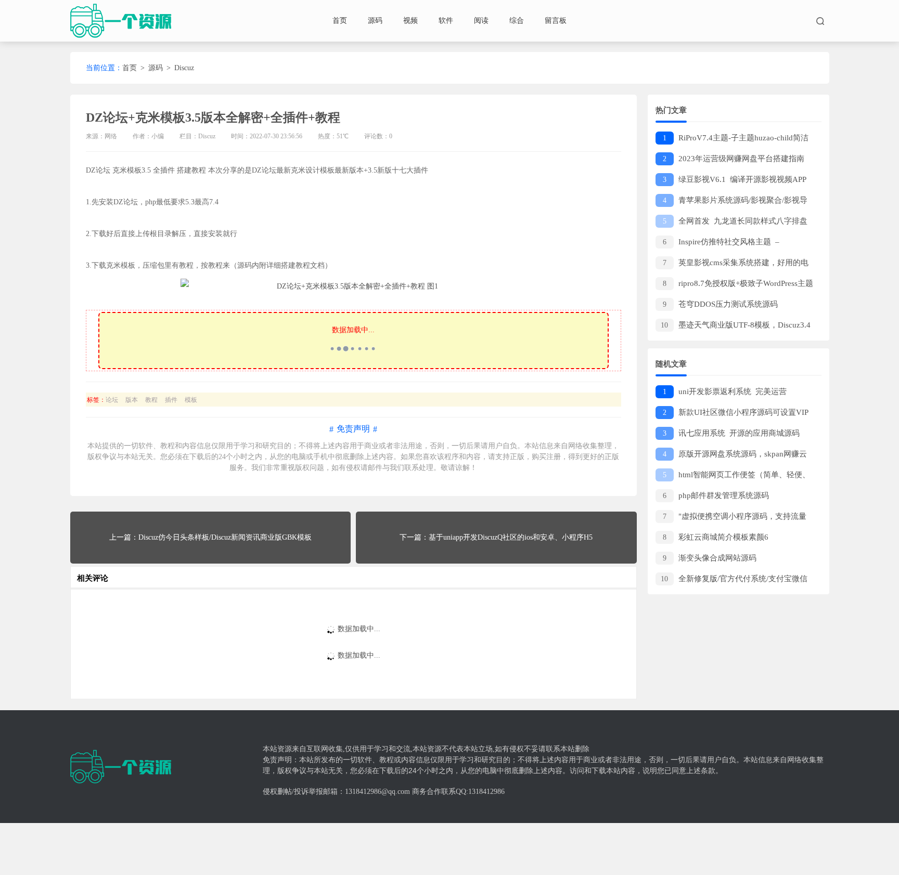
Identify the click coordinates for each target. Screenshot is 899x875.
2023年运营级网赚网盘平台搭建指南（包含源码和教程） (730, 160)
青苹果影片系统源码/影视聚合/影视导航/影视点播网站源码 (731, 202)
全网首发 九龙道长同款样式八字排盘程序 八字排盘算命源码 (731, 223)
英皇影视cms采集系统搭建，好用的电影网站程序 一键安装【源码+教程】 (732, 264)
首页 (339, 20)
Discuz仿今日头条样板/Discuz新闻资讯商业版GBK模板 (225, 537)
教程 (151, 399)
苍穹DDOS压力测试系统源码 (720, 304)
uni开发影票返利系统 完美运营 (725, 391)
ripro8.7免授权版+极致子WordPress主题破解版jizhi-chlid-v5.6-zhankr (734, 285)
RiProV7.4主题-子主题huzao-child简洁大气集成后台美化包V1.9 (732, 140)
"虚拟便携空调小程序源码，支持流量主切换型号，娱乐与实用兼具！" (731, 518)
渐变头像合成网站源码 (709, 558)
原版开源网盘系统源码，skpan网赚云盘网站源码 (731, 456)
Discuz (184, 68)
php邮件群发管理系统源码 (716, 495)
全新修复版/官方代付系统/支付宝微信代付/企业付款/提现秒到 (731, 580)
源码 (375, 20)
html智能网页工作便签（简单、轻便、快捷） (733, 476)
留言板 (556, 20)
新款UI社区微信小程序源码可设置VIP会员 (732, 414)
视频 (410, 20)
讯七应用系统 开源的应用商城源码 (731, 433)
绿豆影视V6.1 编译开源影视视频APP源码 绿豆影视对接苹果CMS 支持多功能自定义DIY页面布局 (734, 181)
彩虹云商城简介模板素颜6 (715, 537)
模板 (191, 399)
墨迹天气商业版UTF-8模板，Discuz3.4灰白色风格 (733, 327)
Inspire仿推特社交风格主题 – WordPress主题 (720, 244)
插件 (171, 399)
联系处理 (418, 468)
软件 (446, 20)
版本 (131, 399)
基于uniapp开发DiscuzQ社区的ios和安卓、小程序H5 (511, 537)
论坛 (112, 399)
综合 (516, 20)
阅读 (481, 20)
